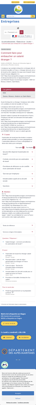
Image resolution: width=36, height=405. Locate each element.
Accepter (18, 393)
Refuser (18, 398)
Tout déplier (29, 147)
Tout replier (19, 147)
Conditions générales (23, 402)
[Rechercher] (33, 16)
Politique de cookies (11, 402)
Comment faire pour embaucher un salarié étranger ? (17, 43)
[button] (3, 16)
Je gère (28, 41)
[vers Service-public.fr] (22, 36)
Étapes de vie (21, 41)
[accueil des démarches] (18, 28)
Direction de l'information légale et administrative (14, 304)
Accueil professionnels (9, 41)
